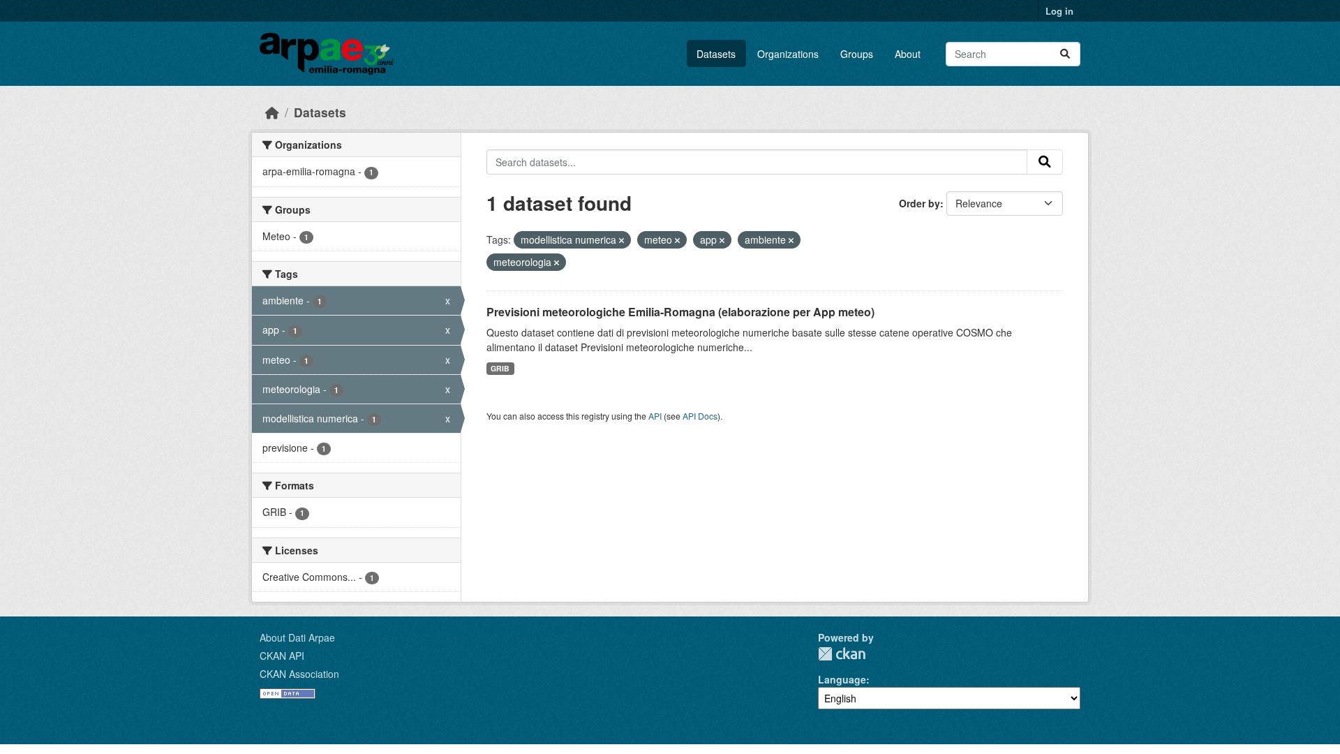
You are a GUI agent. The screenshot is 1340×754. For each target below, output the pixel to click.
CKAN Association (299, 674)
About (908, 54)
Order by (919, 203)
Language (842, 679)
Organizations (788, 54)
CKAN (841, 653)
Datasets (716, 54)
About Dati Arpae (297, 637)
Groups (856, 54)
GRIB (500, 368)
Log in (1059, 10)
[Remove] (621, 240)
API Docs (700, 416)
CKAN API (282, 656)
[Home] (272, 112)
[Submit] (1065, 54)
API (655, 416)
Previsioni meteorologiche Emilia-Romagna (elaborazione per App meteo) (680, 312)
